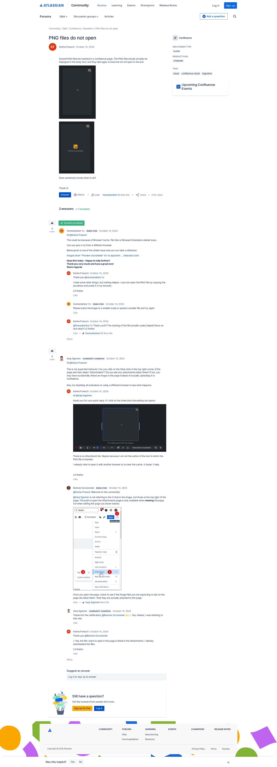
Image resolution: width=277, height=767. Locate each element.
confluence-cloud (191, 73)
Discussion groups (85, 16)
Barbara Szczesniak (83, 487)
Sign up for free (82, 708)
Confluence (75, 28)
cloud (176, 73)
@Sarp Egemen (84, 395)
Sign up (230, 5)
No (80, 761)
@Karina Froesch (78, 235)
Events (131, 5)
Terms (213, 749)
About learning (151, 734)
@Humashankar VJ (94, 277)
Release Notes (168, 5)
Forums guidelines (130, 739)
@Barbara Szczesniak (113, 615)
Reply (70, 339)
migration (207, 73)
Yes (73, 761)
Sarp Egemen (74, 358)
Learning (117, 5)
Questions (88, 28)
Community (80, 5)
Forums (101, 5)
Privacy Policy (198, 749)
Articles (109, 16)
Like (75, 295)
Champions (147, 5)
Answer (65, 194)
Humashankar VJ (111, 194)
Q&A (62, 16)
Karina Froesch (67, 46)
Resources (150, 739)
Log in (216, 5)
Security (226, 749)
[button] (77, 92)
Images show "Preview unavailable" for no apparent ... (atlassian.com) (103, 255)
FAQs (124, 734)
